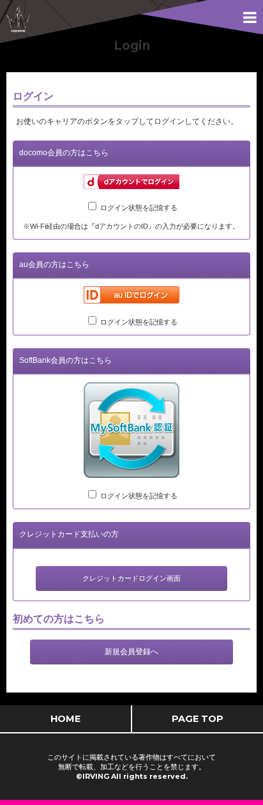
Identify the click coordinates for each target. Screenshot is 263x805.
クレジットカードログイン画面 (131, 578)
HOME (65, 718)
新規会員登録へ (131, 651)
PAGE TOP (197, 718)
